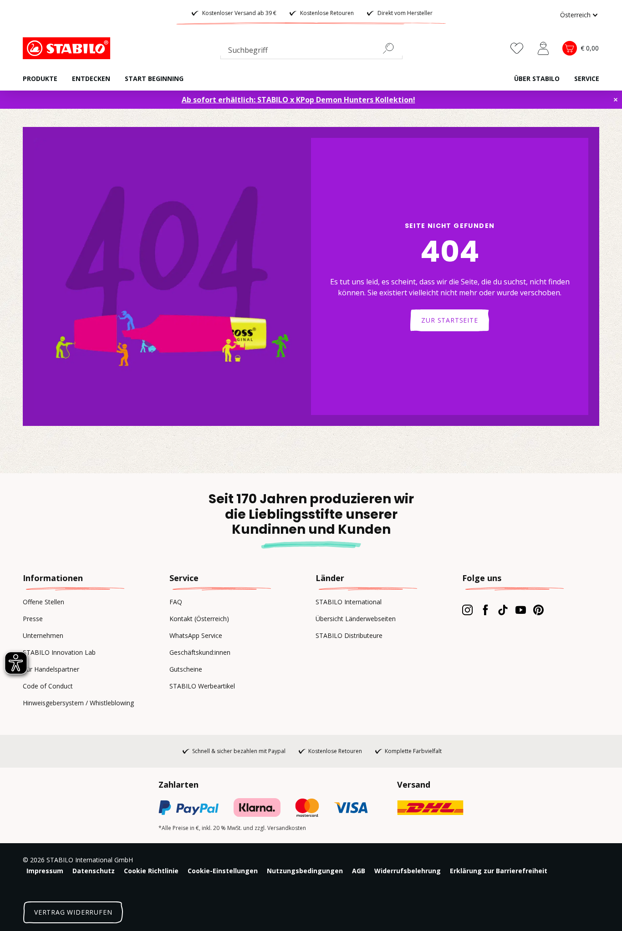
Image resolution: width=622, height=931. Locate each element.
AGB (358, 870)
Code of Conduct (48, 686)
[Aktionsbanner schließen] (615, 100)
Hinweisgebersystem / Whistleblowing (78, 702)
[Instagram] (467, 609)
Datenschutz (93, 870)
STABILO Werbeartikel (202, 686)
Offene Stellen (43, 601)
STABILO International (349, 601)
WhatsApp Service (195, 635)
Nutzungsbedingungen (305, 870)
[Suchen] (392, 48)
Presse (33, 618)
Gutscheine (185, 669)
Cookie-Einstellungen (223, 870)
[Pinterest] (538, 609)
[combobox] (311, 52)
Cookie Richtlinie (151, 870)
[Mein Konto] (543, 48)
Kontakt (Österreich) (199, 618)
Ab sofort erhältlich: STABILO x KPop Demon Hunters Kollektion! (298, 100)
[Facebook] (485, 609)
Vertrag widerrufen (73, 912)
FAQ (175, 601)
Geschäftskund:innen (199, 652)
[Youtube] (520, 609)
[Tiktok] (503, 609)
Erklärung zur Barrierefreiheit (498, 870)
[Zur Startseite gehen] (68, 48)
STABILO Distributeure (349, 635)
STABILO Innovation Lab (59, 652)
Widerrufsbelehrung (407, 870)
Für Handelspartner (51, 669)
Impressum (44, 870)
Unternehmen (43, 635)
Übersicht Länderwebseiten (356, 618)
